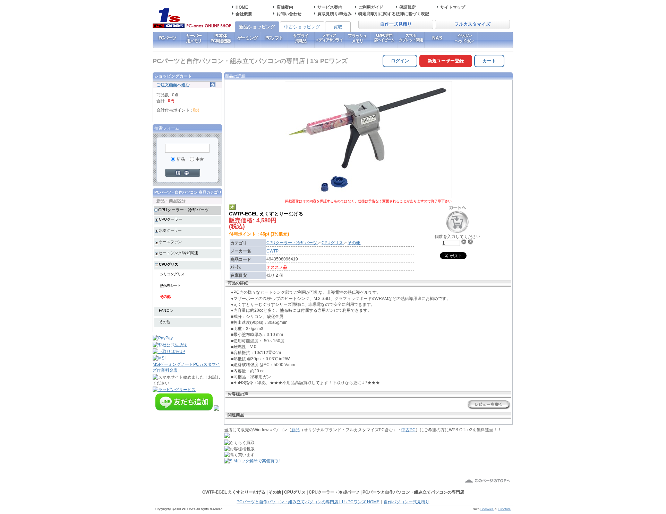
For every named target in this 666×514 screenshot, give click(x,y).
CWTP (272, 251)
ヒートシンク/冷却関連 (178, 253)
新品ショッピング (257, 26)
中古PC (408, 429)
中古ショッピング (302, 26)
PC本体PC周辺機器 (221, 38)
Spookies (487, 509)
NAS (437, 38)
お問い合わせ (288, 13)
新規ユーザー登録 (446, 60)
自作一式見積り (396, 24)
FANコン (166, 310)
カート (489, 60)
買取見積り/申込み (334, 13)
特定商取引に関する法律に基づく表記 (393, 13)
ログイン (400, 60)
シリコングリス (172, 274)
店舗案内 (284, 7)
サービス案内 (329, 7)
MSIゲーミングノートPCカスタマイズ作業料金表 (186, 367)
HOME (242, 7)
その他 (165, 296)
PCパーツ (167, 38)
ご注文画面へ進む (173, 84)
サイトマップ (452, 7)
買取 (337, 26)
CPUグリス (168, 264)
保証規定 (407, 7)
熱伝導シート (170, 285)
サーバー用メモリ (193, 38)
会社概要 (244, 13)
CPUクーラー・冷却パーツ (183, 209)
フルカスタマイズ (472, 24)
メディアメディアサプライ (329, 37)
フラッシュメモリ (357, 38)
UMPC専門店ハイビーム (384, 37)
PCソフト (274, 38)
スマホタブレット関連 (411, 37)
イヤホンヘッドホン (464, 38)
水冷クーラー (170, 230)
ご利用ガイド (370, 7)
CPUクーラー (170, 219)
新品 (295, 429)
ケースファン (170, 242)
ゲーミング (247, 38)
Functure (504, 509)
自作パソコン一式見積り (406, 501)
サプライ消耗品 (300, 38)
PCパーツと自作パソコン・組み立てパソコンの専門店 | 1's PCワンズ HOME (308, 501)
